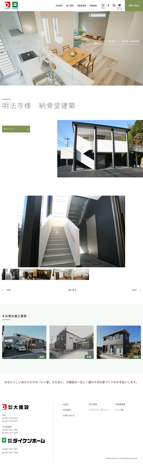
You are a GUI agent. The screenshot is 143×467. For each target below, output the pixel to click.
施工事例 (70, 6)
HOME (65, 404)
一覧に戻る (71, 290)
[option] (71, 231)
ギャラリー (9, 129)
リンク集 (119, 410)
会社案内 (59, 6)
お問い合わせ (133, 6)
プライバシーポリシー (99, 410)
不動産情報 (81, 6)
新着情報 (93, 6)
